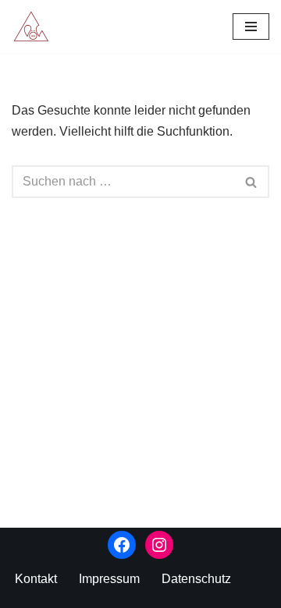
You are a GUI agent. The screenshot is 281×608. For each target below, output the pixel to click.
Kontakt (36, 578)
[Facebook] (122, 545)
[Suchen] (251, 181)
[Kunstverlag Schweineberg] (35, 26)
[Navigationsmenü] (251, 26)
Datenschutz (196, 578)
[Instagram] (159, 545)
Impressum (109, 578)
